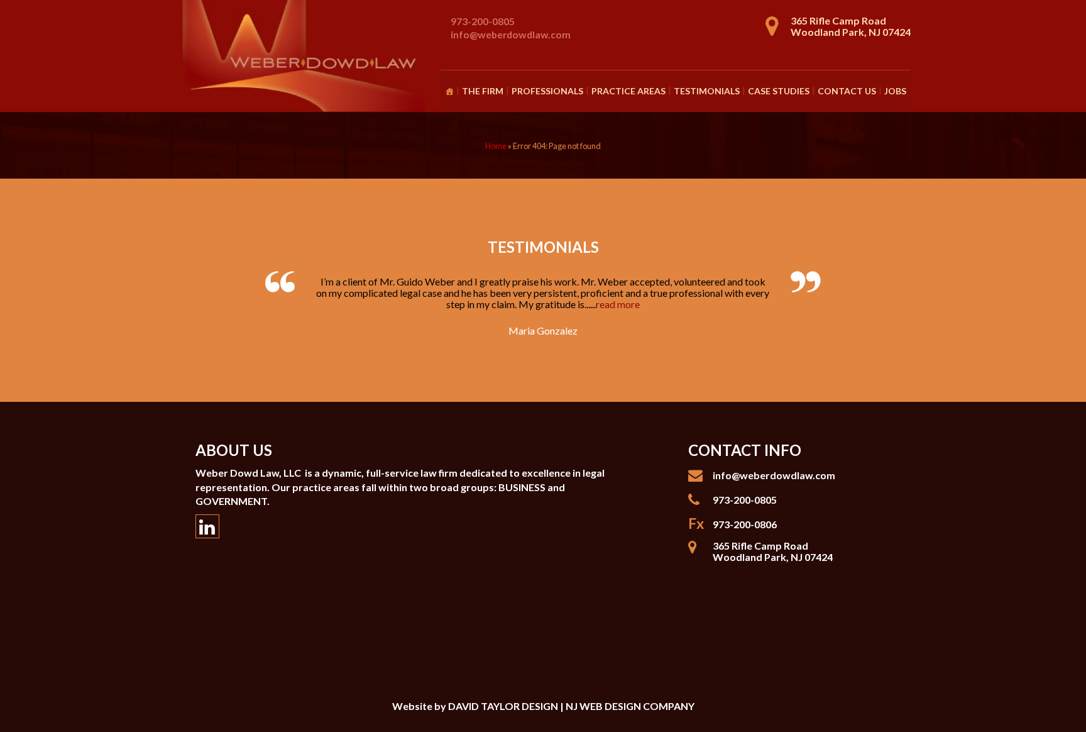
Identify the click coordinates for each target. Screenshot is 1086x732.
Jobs (895, 91)
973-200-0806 (745, 524)
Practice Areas (628, 91)
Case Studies (778, 91)
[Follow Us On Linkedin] (207, 526)
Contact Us (847, 91)
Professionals (547, 91)
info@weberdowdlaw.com (511, 34)
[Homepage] (449, 91)
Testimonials (707, 91)
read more (618, 304)
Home (496, 146)
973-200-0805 (483, 21)
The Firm (482, 91)
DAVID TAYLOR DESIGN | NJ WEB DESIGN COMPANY (571, 706)
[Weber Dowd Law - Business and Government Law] (301, 57)
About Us (233, 450)
